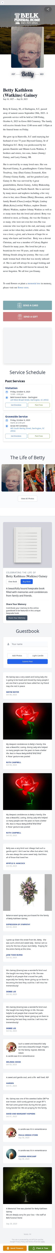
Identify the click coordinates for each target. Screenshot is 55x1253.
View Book (12, 581)
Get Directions (16, 405)
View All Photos (27, 498)
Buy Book (27, 581)
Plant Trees (39, 405)
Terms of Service (34, 1242)
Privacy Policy (20, 1242)
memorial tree (34, 283)
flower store (23, 287)
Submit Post (27, 661)
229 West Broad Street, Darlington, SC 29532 (29, 400)
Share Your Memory (16, 618)
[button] (27, 721)
